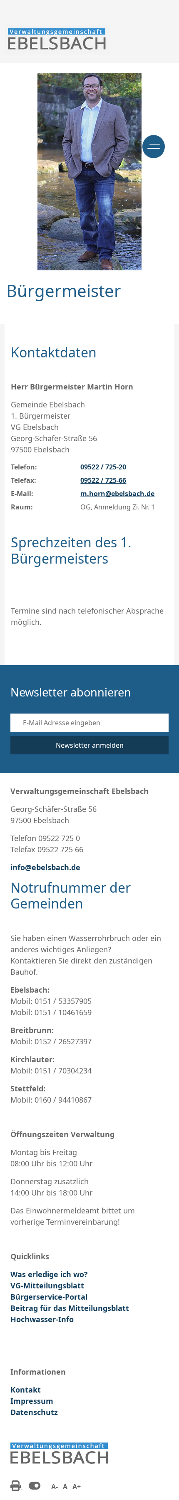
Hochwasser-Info (42, 1319)
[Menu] (153, 146)
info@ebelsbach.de (45, 867)
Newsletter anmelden (90, 745)
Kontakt (25, 1390)
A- (55, 1486)
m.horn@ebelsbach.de (117, 493)
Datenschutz (34, 1412)
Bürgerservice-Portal (48, 1297)
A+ (76, 1486)
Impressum (31, 1401)
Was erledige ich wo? (49, 1274)
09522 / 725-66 (103, 480)
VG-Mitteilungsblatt (47, 1285)
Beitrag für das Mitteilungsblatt (69, 1308)
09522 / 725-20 (103, 467)
